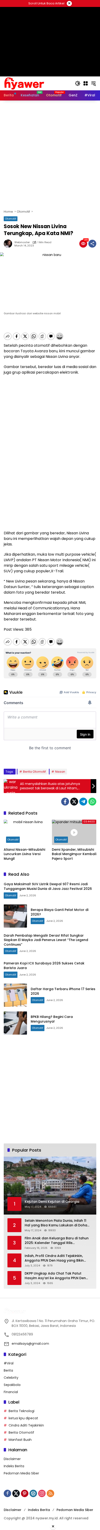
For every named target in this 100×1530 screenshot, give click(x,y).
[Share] (92, 244)
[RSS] (50, 1493)
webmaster (22, 242)
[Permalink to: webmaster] (9, 243)
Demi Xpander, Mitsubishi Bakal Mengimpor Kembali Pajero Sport (74, 854)
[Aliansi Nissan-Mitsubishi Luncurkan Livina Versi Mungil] (26, 832)
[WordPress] (33, 1493)
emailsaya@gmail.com (30, 1343)
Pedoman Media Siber (21, 1473)
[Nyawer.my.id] (25, 83)
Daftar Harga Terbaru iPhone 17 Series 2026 (63, 991)
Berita (8, 1370)
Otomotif (10, 218)
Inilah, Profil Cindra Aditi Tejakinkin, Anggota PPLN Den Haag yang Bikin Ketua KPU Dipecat (54, 1258)
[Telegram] (83, 802)
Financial (11, 1392)
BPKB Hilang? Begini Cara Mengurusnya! (52, 1019)
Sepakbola (12, 1384)
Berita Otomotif (34, 771)
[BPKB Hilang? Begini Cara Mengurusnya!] (15, 1023)
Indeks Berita (14, 1466)
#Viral (8, 1363)
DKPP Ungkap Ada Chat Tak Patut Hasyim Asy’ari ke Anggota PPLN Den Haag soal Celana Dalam (55, 1275)
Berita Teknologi (21, 1411)
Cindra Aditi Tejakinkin (26, 1425)
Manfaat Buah (20, 1439)
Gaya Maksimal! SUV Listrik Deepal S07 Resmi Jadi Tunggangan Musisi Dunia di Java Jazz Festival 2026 (48, 886)
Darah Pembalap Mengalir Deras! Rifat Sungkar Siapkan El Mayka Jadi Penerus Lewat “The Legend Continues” (46, 940)
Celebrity (11, 1377)
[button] (77, 83)
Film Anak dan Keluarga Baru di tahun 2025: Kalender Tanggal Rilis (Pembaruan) (57, 1240)
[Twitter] (74, 802)
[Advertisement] (50, 155)
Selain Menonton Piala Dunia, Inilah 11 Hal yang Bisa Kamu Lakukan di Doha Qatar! (56, 1223)
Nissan (60, 771)
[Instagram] (42, 1493)
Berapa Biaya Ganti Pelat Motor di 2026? (59, 912)
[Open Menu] (85, 83)
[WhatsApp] (92, 802)
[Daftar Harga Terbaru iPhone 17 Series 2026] (15, 995)
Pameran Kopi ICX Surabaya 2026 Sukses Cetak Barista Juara (44, 965)
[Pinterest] (24, 1493)
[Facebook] (65, 802)
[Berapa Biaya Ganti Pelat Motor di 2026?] (15, 916)
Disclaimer (12, 1459)
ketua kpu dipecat (23, 1418)
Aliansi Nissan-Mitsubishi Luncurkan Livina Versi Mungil (24, 854)
